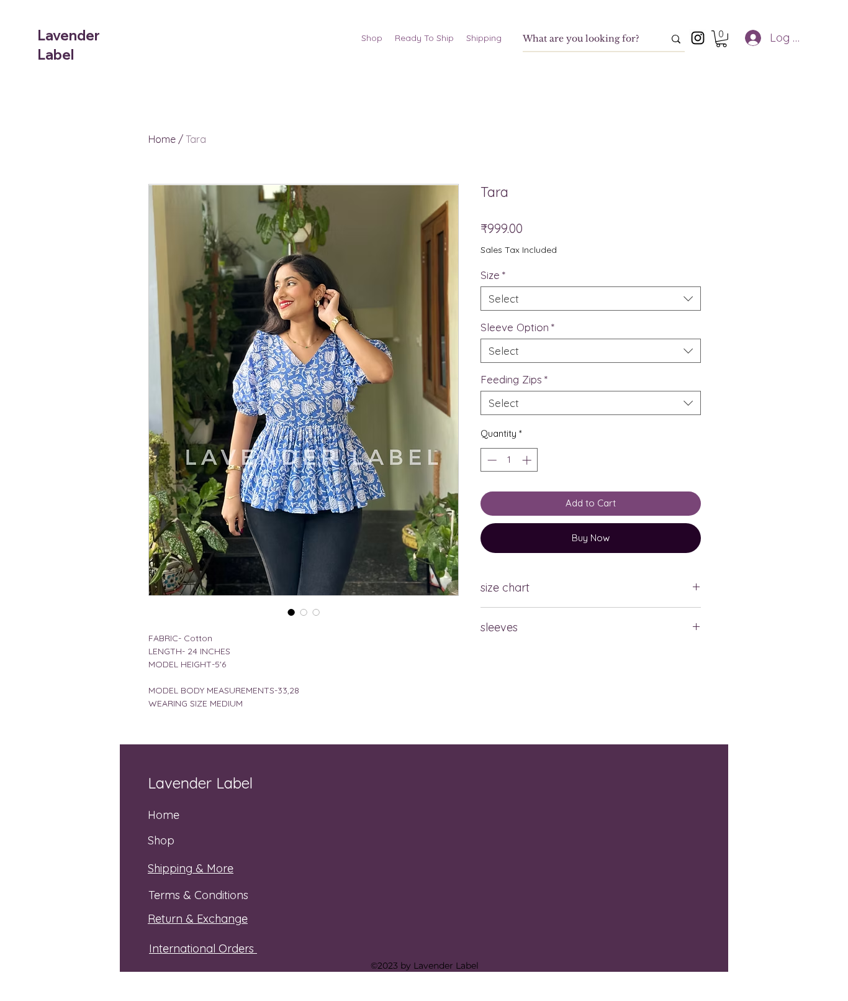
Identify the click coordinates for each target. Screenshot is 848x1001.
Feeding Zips (514, 379)
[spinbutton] (509, 460)
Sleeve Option (517, 327)
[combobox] (590, 298)
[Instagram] (697, 38)
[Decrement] (490, 460)
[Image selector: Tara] (291, 612)
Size (492, 274)
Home (162, 139)
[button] (721, 38)
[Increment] (528, 460)
